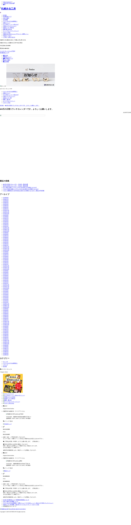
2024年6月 (5, 237)
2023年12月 (6, 247)
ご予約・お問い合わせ (9, 37)
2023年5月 (5, 258)
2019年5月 (5, 332)
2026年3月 (5, 205)
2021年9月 (5, 289)
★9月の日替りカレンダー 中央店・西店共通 (15, 184)
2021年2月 (5, 300)
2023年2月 (5, 262)
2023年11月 (6, 248)
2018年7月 (5, 348)
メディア (5, 364)
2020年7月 (5, 312)
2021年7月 (5, 293)
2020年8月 (5, 310)
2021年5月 (5, 296)
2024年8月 (5, 234)
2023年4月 (5, 259)
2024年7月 (5, 235)
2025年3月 (5, 223)
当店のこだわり (7, 35)
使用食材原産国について (22, 500)
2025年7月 (5, 218)
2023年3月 (5, 261)
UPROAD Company (8, 3)
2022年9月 (5, 270)
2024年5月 (5, 239)
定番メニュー (6, 23)
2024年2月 (5, 243)
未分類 (5, 366)
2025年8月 (5, 216)
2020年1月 (5, 319)
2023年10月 (6, 250)
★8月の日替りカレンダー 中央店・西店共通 (15, 186)
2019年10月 (6, 324)
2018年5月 (5, 351)
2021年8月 (5, 291)
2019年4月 (5, 334)
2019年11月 (6, 323)
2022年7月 (5, 273)
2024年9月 (5, 232)
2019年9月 (5, 326)
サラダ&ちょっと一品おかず (10, 24)
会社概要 (5, 19)
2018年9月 (5, 345)
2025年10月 (6, 213)
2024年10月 (6, 231)
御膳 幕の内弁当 (7, 29)
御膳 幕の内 (6, 99)
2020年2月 (5, 318)
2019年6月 (5, 331)
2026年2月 (5, 207)
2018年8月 (5, 346)
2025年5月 (5, 221)
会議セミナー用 (7, 98)
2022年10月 (6, 269)
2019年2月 (5, 337)
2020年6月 (5, 313)
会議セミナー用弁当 (8, 27)
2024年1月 (5, 245)
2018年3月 (5, 354)
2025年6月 (5, 220)
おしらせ (5, 361)
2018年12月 (6, 340)
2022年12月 (6, 266)
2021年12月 (6, 285)
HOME (5, 15)
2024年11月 (6, 229)
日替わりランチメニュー (9, 26)
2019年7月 (5, 329)
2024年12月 (6, 227)
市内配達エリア (7, 16)
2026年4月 (5, 204)
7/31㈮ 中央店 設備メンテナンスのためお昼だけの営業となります (21, 189)
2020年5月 (5, 315)
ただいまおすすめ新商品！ (10, 21)
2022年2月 (5, 281)
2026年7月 (5, 199)
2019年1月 (5, 339)
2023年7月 (5, 254)
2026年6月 (5, 201)
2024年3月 (5, 242)
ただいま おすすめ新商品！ (10, 363)
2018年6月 (5, 350)
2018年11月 (6, 342)
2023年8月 (5, 253)
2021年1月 (5, 302)
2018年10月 (6, 343)
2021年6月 (5, 294)
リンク (16, 501)
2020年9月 (5, 308)
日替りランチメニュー (9, 96)
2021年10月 (6, 288)
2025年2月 (5, 224)
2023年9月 (5, 251)
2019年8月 (5, 327)
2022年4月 (5, 278)
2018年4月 (5, 353)
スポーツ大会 (6, 32)
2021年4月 (5, 297)
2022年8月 (5, 272)
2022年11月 (6, 267)
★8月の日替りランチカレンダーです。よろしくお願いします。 (22, 105)
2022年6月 (5, 275)
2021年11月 (6, 286)
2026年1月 (5, 208)
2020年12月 (6, 304)
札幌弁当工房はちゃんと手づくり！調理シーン (16, 34)
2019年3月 (5, 335)
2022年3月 (5, 280)
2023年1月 (5, 264)
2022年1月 (5, 283)
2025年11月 (6, 212)
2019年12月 (6, 321)
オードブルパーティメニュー (11, 30)
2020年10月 (6, 307)
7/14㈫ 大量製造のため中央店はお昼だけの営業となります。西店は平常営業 (23, 190)
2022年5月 (5, 277)
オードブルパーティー (9, 101)
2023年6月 (5, 256)
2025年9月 (5, 215)
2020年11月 (6, 305)
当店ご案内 (6, 18)
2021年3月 (5, 299)
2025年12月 (6, 210)
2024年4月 (5, 240)
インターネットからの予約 (7, 51)
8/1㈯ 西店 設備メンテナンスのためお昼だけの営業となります (20, 187)
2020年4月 (5, 316)
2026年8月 (5, 197)
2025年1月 (5, 226)
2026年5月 (5, 202)
